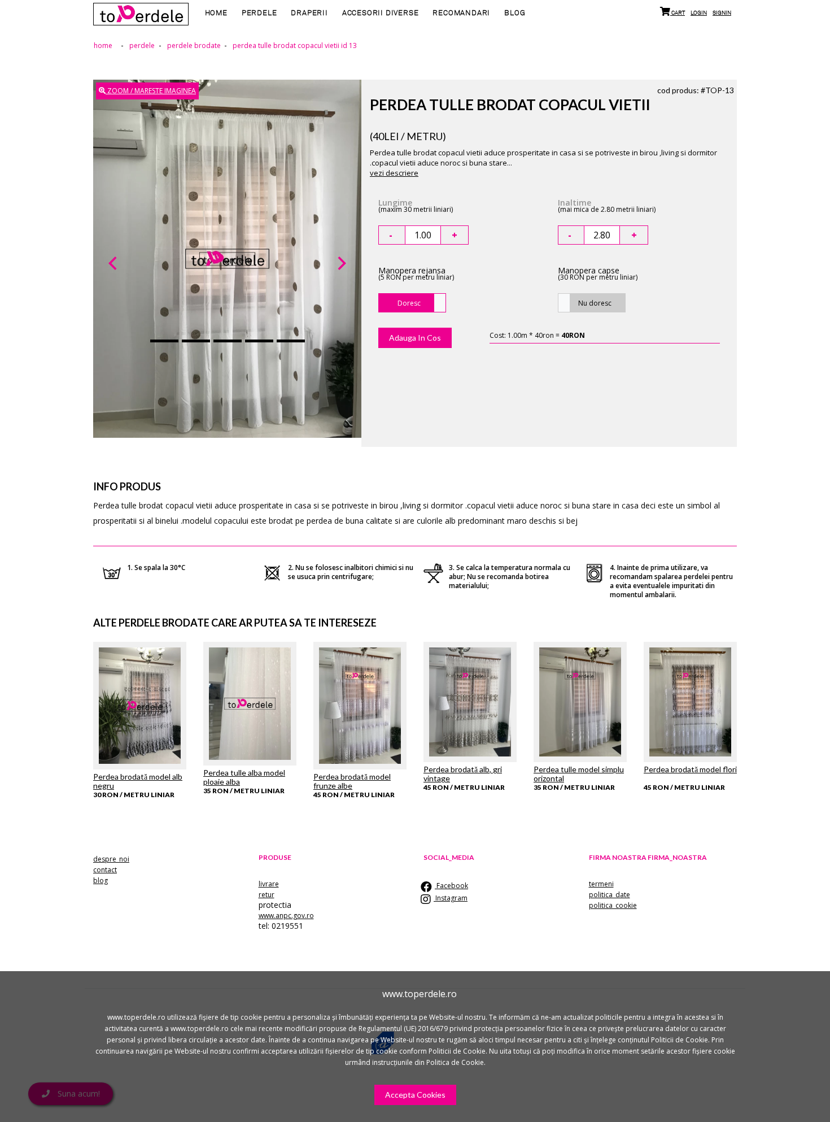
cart (677, 12)
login (699, 12)
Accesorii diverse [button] (380, 13)
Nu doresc (594, 303)
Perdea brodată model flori (690, 769)
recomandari (461, 13)
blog (514, 13)
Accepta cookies (415, 1094)
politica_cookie (613, 905)
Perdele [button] (259, 13)
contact (105, 870)
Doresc (409, 303)
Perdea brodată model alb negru (137, 781)
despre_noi (111, 859)
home (216, 13)
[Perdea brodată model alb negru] (139, 705)
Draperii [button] (309, 13)
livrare (269, 884)
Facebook (451, 885)
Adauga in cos (415, 337)
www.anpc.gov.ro (286, 915)
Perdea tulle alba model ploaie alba (244, 777)
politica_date (609, 894)
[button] (113, 263)
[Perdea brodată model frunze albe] (360, 705)
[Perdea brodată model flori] (690, 702)
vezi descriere (394, 173)
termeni (601, 884)
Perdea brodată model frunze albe (352, 781)
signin (722, 12)
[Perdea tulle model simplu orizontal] (580, 702)
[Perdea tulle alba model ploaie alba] (249, 704)
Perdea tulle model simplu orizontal (579, 773)
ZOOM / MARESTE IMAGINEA (151, 90)
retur (266, 894)
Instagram (451, 898)
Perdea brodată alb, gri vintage (462, 773)
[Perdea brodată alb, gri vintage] (470, 702)
